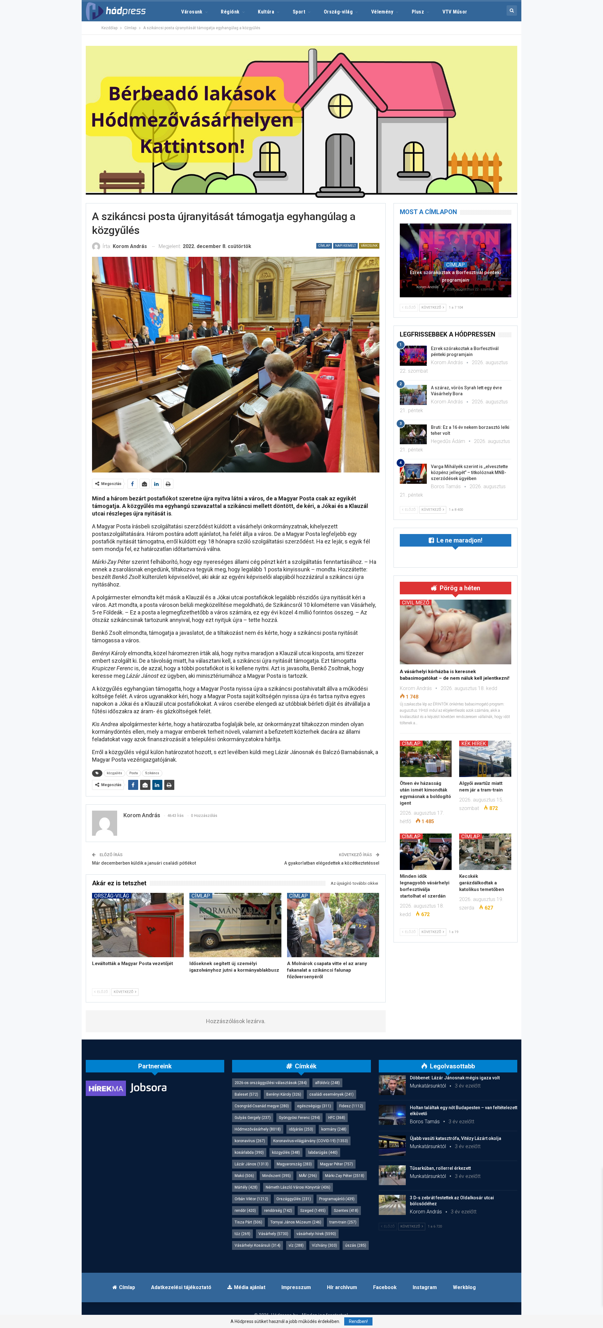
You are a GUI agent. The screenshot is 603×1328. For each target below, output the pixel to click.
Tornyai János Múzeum (295, 1222)
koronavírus (250, 1141)
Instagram (425, 1287)
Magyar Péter (336, 1164)
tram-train (342, 1222)
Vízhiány (324, 1245)
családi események (331, 1094)
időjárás (301, 1129)
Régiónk (230, 12)
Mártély (246, 1187)
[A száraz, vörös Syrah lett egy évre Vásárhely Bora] (413, 395)
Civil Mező (415, 602)
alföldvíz (327, 1083)
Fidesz (351, 1106)
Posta (133, 773)
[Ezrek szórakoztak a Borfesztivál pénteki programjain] (455, 260)
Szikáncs (152, 773)
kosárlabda (249, 1152)
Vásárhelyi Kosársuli (257, 1245)
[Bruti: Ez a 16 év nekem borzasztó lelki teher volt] (413, 434)
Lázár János (252, 1164)
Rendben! (358, 1321)
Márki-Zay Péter (344, 1176)
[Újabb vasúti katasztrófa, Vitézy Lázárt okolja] (392, 1146)
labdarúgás (323, 1152)
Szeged (313, 1210)
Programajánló (337, 1199)
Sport (299, 12)
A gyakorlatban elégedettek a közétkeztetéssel (331, 863)
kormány (333, 1129)
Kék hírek (473, 743)
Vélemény (382, 12)
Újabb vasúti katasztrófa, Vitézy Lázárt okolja (455, 1138)
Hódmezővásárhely (258, 1129)
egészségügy (314, 1106)
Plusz (418, 12)
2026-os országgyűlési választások (271, 1083)
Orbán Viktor (251, 1199)
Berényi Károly (283, 1094)
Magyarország (294, 1164)
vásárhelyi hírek (316, 1234)
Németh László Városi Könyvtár (298, 1187)
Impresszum (296, 1287)
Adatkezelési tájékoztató (181, 1287)
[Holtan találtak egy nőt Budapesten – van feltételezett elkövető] (392, 1115)
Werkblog (464, 1287)
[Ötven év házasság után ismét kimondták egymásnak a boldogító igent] (426, 759)
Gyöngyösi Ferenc (299, 1117)
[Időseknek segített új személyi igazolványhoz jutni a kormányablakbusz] (235, 925)
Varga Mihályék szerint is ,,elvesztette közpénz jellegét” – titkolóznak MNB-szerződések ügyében (469, 472)
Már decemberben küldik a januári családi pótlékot (144, 863)
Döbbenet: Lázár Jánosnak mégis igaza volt (455, 1077)
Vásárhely (273, 1234)
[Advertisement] (57, 94)
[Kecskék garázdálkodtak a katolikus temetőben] (485, 852)
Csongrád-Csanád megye (262, 1106)
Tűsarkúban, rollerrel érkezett (440, 1168)
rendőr (245, 1210)
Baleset (246, 1094)
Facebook (385, 1287)
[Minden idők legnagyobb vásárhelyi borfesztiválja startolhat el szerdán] (426, 852)
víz (296, 1245)
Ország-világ (338, 12)
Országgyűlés (293, 1199)
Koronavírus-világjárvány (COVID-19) (310, 1141)
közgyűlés (114, 773)
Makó (244, 1176)
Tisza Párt (248, 1222)
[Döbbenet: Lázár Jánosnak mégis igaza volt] (392, 1085)
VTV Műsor (455, 12)
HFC (336, 1117)
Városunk (192, 12)
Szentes (346, 1210)
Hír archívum (342, 1287)
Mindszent (276, 1176)
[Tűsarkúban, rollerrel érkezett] (392, 1175)
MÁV (308, 1176)
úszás (355, 1245)
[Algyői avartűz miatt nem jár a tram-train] (485, 759)
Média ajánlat (249, 1287)
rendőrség (278, 1210)
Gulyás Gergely (253, 1117)
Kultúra (266, 12)
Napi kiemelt (345, 245)
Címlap (324, 245)
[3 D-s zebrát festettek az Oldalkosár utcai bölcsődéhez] (392, 1205)
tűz (242, 1234)
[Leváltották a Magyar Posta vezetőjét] (138, 925)
